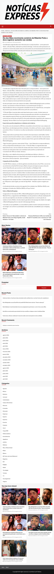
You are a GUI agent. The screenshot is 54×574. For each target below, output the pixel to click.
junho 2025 (5, 373)
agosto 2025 (6, 368)
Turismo (5, 473)
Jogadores (5, 439)
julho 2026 (5, 337)
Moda (4, 450)
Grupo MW (5, 430)
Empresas (5, 414)
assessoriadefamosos (8, 42)
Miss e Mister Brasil (7, 447)
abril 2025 (5, 379)
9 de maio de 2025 (17, 42)
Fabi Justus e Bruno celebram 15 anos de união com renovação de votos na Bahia (22, 315)
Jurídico (5, 442)
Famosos (5, 36)
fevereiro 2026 (6, 351)
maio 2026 (5, 343)
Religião (5, 464)
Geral (4, 428)
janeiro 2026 (6, 354)
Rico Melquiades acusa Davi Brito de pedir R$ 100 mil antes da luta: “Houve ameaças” (40, 247)
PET (4, 461)
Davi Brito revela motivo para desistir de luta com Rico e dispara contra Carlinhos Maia (24, 311)
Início (3, 567)
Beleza (4, 391)
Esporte (5, 416)
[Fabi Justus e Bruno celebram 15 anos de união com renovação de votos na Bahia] (14, 548)
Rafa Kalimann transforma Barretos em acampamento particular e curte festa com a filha (13, 274)
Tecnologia (5, 470)
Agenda (5, 388)
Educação (5, 411)
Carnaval (5, 397)
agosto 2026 (6, 335)
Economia (5, 408)
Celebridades (6, 399)
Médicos (5, 445)
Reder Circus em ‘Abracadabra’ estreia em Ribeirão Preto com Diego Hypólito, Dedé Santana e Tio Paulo (14, 216)
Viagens (5, 481)
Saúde (4, 467)
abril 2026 (5, 346)
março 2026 (6, 348)
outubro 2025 (6, 362)
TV (3, 476)
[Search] (51, 26)
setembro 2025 (6, 365)
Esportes (5, 419)
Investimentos (6, 436)
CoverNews (31, 571)
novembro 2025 (6, 359)
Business (5, 394)
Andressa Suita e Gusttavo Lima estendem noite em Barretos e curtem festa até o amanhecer (14, 247)
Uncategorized (6, 478)
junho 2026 (5, 340)
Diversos (5, 405)
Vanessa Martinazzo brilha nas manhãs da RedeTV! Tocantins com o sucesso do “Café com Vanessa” (39, 216)
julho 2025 (5, 370)
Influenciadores (6, 433)
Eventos (5, 422)
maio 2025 (5, 376)
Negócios (9, 36)
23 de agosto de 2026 (18, 251)
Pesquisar (5, 282)
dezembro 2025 (6, 357)
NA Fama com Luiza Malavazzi (10, 456)
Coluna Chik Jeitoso (7, 402)
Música (4, 453)
